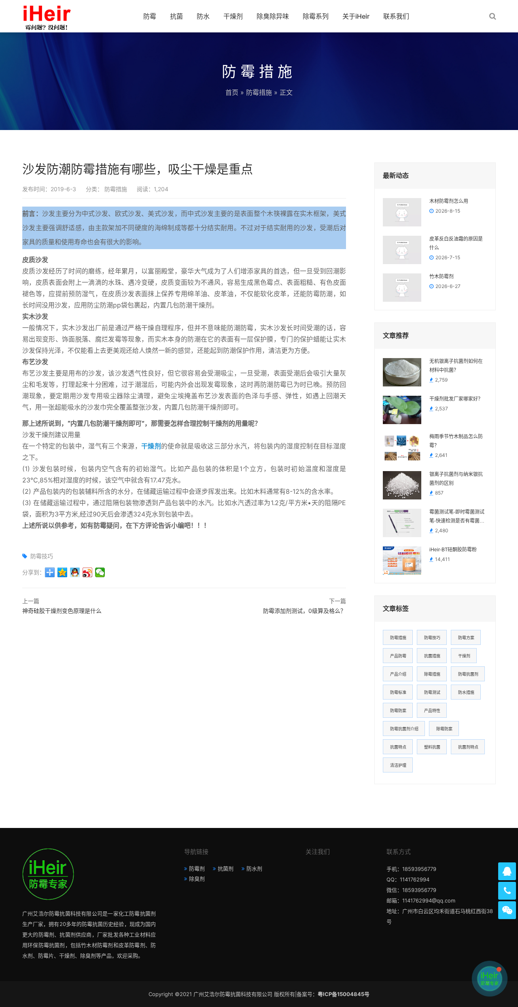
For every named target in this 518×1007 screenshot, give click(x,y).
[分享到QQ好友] (75, 572)
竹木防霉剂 (441, 276)
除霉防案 (444, 728)
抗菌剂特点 (468, 747)
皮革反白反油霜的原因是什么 (456, 243)
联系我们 (396, 16)
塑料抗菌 (432, 747)
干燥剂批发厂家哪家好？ (456, 399)
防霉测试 (432, 692)
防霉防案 (398, 710)
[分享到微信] (100, 572)
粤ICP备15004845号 (343, 994)
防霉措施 (259, 92)
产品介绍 (398, 674)
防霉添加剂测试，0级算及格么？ (304, 610)
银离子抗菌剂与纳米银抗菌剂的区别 (456, 478)
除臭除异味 (273, 16)
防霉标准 (398, 692)
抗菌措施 (432, 655)
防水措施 (466, 692)
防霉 (149, 16)
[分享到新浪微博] (88, 572)
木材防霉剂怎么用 (448, 201)
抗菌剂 (226, 868)
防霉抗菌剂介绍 (404, 728)
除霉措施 (432, 674)
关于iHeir (355, 16)
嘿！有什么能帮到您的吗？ (444, 978)
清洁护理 (398, 765)
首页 (231, 92)
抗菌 (176, 16)
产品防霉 (398, 655)
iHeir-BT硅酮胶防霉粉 (453, 550)
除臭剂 (197, 878)
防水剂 (254, 868)
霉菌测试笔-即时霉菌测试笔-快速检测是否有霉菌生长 (456, 517)
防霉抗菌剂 (468, 674)
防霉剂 (197, 868)
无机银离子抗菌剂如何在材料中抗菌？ (456, 365)
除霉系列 (316, 16)
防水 (203, 16)
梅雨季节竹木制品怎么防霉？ (456, 441)
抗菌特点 (398, 747)
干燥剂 (233, 16)
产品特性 (432, 710)
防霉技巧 (41, 556)
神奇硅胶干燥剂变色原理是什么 (62, 610)
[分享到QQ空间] (62, 572)
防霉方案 (466, 637)
